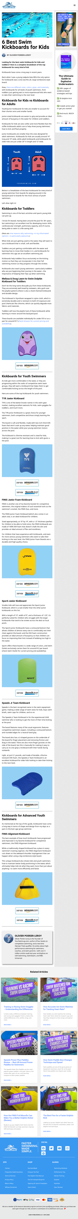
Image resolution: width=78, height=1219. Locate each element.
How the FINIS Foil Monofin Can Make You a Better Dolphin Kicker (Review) (18, 1117)
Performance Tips (59, 1172)
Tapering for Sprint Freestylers (37, 1183)
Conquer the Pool (33, 1172)
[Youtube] (59, 1148)
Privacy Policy (9, 1179)
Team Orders (32, 1187)
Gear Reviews (58, 1187)
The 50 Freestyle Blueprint (36, 1179)
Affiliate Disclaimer (11, 1187)
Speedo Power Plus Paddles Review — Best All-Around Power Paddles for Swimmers (18, 1062)
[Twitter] (51, 1148)
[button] (74, 5)
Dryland (56, 1179)
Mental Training (59, 1176)
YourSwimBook (32, 1168)
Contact (7, 1168)
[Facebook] (43, 1148)
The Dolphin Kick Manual (36, 1176)
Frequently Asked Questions (14, 1172)
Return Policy (9, 1183)
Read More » (8, 1025)
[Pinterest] (43, 1153)
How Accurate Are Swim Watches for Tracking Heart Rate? (58, 1008)
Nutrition (57, 1183)
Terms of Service (10, 1176)
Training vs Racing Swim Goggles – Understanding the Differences (18, 1008)
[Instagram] (67, 1148)
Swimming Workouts (60, 1168)
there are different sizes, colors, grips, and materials (27, 87)
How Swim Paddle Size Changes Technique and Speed (57, 1061)
